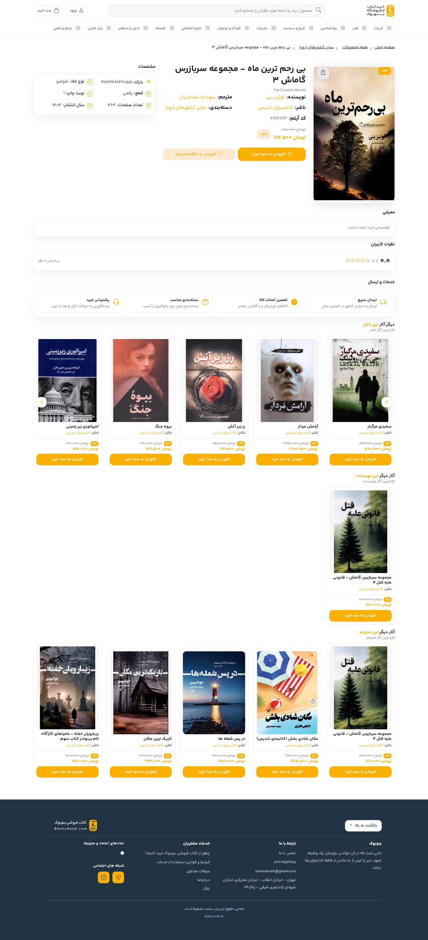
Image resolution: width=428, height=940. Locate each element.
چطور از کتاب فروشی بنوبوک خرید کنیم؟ (177, 853)
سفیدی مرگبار (384, 426)
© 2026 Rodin (214, 916)
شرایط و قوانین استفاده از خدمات (183, 862)
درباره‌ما (203, 880)
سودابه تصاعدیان (197, 97)
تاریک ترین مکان (158, 739)
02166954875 (285, 862)
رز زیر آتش (241, 426)
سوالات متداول (198, 871)
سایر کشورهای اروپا (186, 107)
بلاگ (206, 889)
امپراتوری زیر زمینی (86, 426)
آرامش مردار (312, 426)
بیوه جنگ (167, 426)
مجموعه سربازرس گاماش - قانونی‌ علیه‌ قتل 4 (362, 580)
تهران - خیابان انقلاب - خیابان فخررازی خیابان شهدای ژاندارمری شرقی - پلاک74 (259, 883)
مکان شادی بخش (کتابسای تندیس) (287, 739)
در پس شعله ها (231, 739)
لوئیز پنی (275, 97)
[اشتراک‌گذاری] (323, 73)
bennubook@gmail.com (275, 871)
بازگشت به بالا (366, 826)
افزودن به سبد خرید (269, 154)
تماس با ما (287, 853)
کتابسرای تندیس (275, 107)
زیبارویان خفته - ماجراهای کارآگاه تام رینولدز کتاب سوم (70, 736)
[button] (199, 154)
